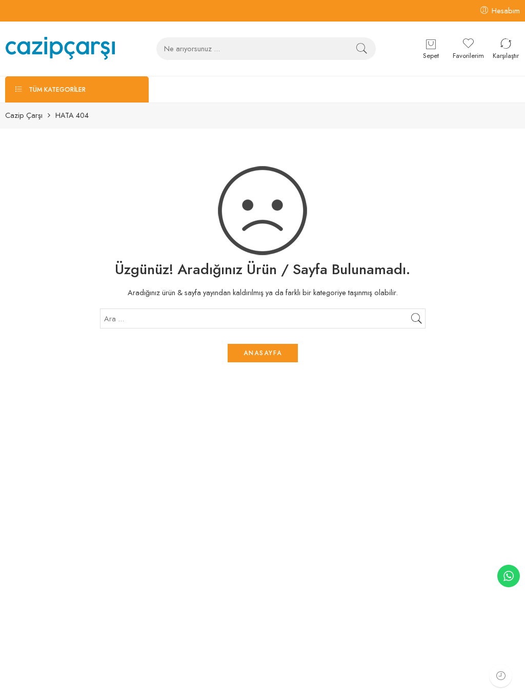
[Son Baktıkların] (500, 675)
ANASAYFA (263, 353)
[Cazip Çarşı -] (60, 48)
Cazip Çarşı (24, 115)
